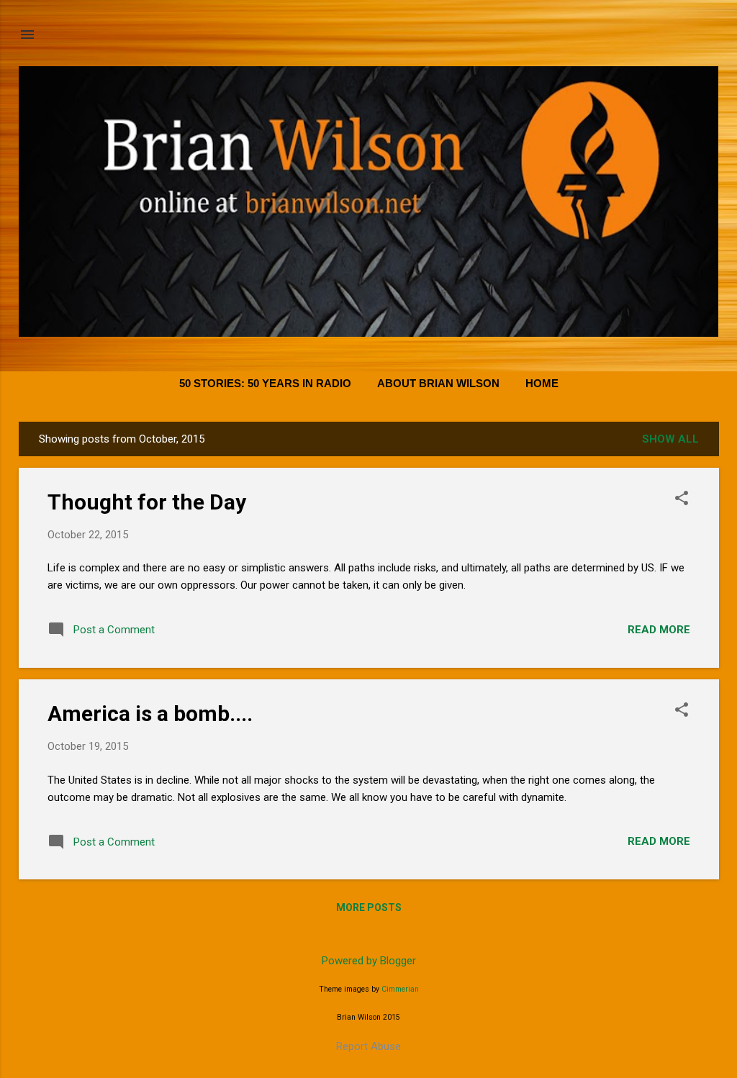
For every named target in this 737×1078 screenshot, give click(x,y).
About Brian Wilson (438, 383)
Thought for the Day (147, 502)
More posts (369, 907)
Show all (670, 438)
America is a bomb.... (150, 713)
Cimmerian (400, 989)
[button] (681, 499)
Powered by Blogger (369, 960)
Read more (659, 629)
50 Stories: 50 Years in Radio (265, 383)
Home (542, 383)
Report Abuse (368, 1046)
